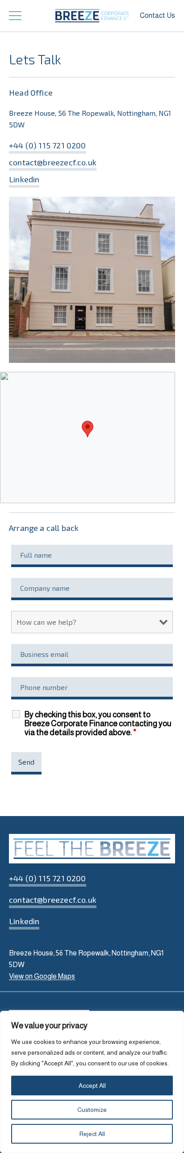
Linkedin (24, 179)
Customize (92, 1109)
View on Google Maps (42, 976)
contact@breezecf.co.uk (52, 162)
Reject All (92, 1133)
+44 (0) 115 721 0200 (47, 145)
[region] (92, 1082)
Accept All (92, 1085)
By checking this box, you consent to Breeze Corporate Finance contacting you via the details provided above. (98, 723)
